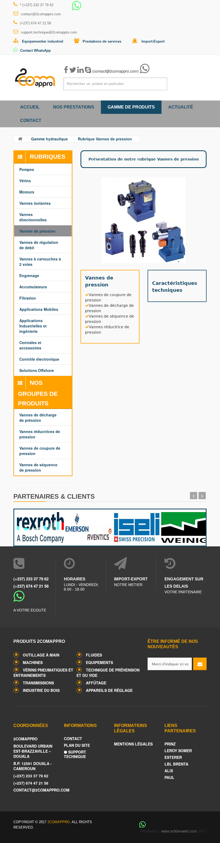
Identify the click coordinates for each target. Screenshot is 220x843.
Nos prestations (73, 107)
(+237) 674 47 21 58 (35, 23)
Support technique (75, 754)
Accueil (30, 107)
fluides (94, 655)
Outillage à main (41, 655)
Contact (30, 120)
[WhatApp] (76, 8)
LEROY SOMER (178, 750)
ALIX (168, 771)
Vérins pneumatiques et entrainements (43, 672)
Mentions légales (133, 744)
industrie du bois (41, 690)
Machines (33, 662)
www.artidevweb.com (179, 831)
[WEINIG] (182, 526)
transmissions (38, 682)
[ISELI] (134, 526)
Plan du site (77, 745)
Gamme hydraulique (49, 138)
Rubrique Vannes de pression (105, 138)
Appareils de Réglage (109, 690)
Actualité (180, 107)
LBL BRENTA (176, 764)
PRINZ (170, 744)
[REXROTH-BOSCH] (38, 526)
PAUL (169, 777)
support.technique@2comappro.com (49, 32)
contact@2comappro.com (41, 14)
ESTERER (173, 757)
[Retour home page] (20, 139)
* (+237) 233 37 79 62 (36, 5)
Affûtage (96, 682)
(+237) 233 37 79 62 (31, 579)
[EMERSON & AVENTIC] (86, 526)
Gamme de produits (131, 107)
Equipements (99, 662)
